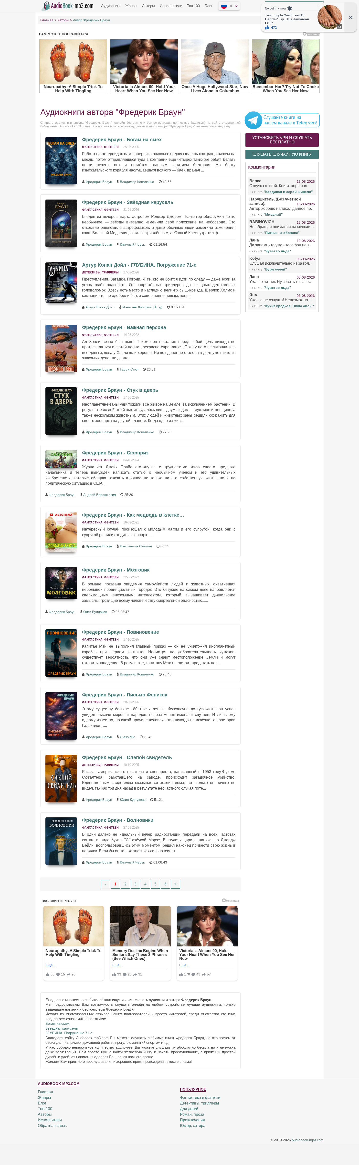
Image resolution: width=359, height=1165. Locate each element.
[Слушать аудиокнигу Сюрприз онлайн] (61, 459)
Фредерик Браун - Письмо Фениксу (124, 694)
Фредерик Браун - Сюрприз (115, 452)
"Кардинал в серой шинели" (288, 192)
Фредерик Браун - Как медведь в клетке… (133, 515)
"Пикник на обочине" (282, 233)
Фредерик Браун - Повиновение (120, 632)
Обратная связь (52, 1126)
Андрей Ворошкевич (99, 495)
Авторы (148, 6)
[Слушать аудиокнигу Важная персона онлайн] (61, 348)
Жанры (131, 6)
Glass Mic (127, 737)
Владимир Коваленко (137, 182)
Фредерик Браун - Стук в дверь (120, 390)
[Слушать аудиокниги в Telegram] (282, 120)
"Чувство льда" (277, 251)
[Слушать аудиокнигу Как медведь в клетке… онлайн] (61, 532)
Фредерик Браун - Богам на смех (122, 139)
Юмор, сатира (192, 1126)
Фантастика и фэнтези (200, 1097)
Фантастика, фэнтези (100, 147)
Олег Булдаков (95, 612)
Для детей (189, 1109)
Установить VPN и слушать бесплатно (282, 140)
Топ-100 (45, 1109)
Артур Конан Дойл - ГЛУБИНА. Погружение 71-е (139, 265)
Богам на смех (57, 1023)
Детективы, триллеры (100, 272)
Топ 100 (193, 6)
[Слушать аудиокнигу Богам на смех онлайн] (61, 160)
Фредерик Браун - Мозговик (115, 569)
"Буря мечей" (275, 269)
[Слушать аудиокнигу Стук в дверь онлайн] (61, 411)
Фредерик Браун (98, 182)
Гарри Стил (129, 369)
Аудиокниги (110, 6)
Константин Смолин (136, 546)
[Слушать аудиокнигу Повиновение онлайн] (61, 653)
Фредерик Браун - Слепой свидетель (127, 757)
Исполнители (171, 6)
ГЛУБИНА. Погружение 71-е (68, 1033)
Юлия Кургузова (133, 800)
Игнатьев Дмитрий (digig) (142, 307)
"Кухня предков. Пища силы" (289, 306)
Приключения (192, 1120)
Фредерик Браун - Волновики (117, 820)
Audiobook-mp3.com (308, 1140)
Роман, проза (192, 1114)
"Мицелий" (273, 214)
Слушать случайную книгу (282, 154)
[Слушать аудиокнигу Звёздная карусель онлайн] (61, 223)
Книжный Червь (132, 244)
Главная (45, 1092)
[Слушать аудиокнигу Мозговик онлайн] (61, 583)
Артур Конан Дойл (100, 307)
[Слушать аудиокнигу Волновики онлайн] (61, 841)
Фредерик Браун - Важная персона (124, 327)
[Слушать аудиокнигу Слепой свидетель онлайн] (61, 778)
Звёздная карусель (61, 1028)
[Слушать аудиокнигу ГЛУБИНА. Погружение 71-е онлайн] (61, 282)
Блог (208, 6)
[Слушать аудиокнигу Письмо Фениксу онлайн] (61, 716)
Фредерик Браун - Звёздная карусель (127, 202)
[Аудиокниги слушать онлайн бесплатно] (68, 6)
